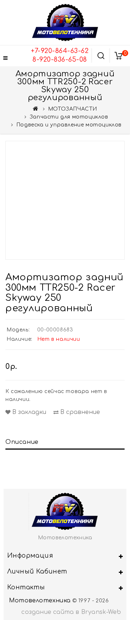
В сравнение (79, 412)
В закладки (28, 412)
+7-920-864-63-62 (59, 50)
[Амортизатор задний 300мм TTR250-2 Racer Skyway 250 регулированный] (65, 200)
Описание (22, 442)
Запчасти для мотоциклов (69, 117)
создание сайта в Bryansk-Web (71, 612)
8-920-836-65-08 (59, 59)
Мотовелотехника (39, 600)
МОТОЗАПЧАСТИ (72, 109)
